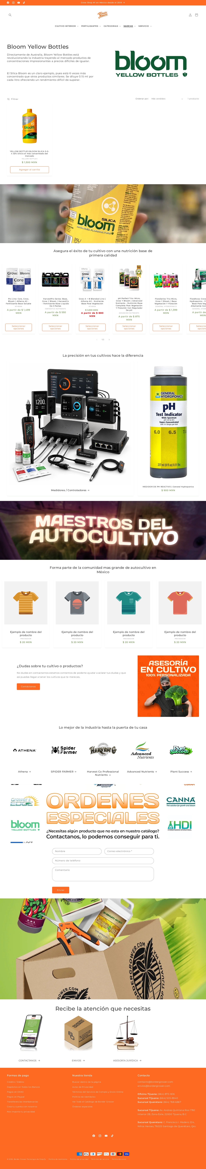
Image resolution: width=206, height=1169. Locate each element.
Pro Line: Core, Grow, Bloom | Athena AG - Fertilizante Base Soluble (18, 301)
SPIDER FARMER (62, 771)
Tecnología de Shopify (36, 1159)
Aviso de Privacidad (82, 1087)
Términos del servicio (100, 1159)
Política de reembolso (84, 1097)
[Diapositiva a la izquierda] (97, 339)
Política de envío (119, 1159)
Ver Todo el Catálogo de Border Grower (93, 1101)
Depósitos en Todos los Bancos (23, 1087)
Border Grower (20, 1159)
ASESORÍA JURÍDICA (125, 1060)
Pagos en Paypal (16, 1097)
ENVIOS (76, 1060)
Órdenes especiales (82, 1106)
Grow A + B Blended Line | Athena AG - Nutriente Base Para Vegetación (92, 301)
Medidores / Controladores (68, 490)
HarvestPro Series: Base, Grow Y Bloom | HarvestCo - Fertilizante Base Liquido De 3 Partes (55, 302)
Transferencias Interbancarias (22, 1101)
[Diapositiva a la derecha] (109, 339)
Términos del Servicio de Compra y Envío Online (97, 1092)
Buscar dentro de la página (86, 1082)
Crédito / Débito (15, 1082)
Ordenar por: (142, 98)
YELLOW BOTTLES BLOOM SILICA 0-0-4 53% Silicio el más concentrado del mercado (29, 153)
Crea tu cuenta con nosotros (22, 1106)
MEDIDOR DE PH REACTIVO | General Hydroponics (168, 487)
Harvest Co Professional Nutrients (103, 773)
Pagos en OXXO (15, 1092)
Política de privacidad (79, 1159)
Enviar (60, 890)
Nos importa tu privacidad (21, 1111)
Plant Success (179, 771)
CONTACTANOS (28, 1060)
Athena (23, 771)
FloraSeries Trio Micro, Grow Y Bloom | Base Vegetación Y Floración (166, 301)
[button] (10, 15)
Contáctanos (28, 686)
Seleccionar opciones (18, 327)
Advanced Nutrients (140, 771)
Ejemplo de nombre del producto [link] (26, 633)
